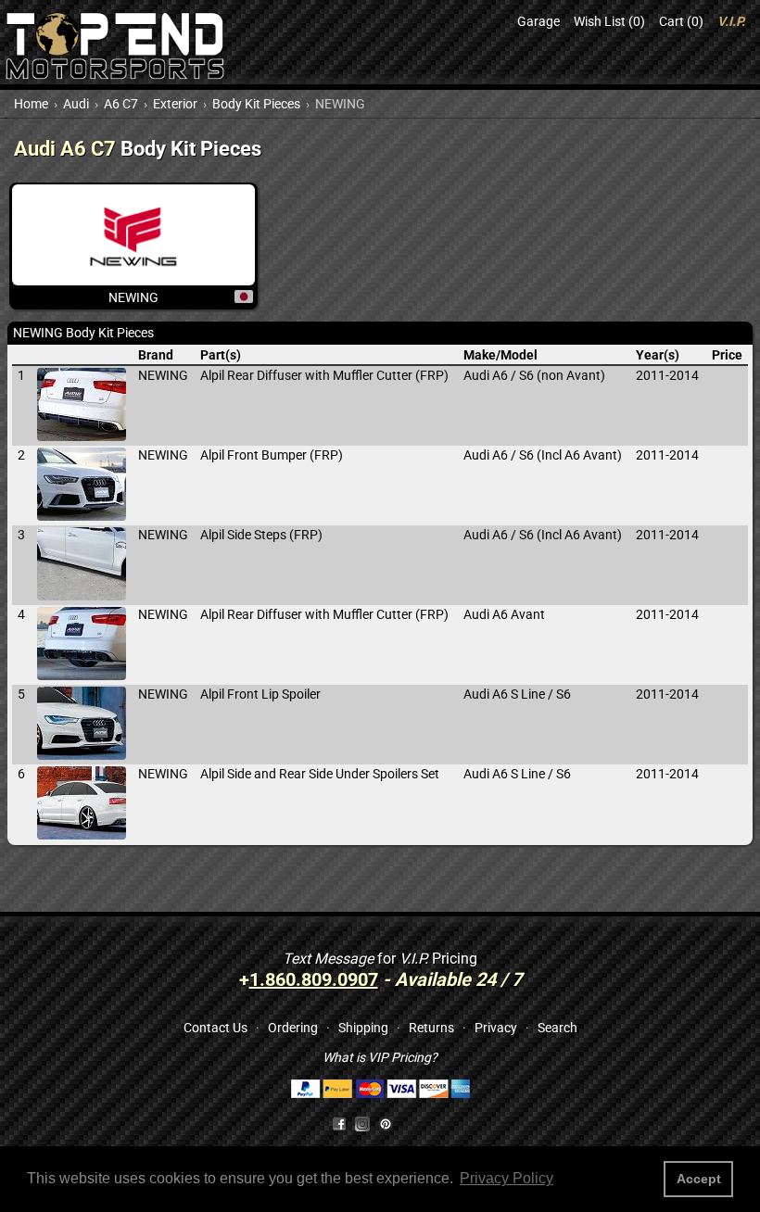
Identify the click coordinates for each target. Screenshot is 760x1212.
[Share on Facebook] (339, 1123)
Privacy (496, 1027)
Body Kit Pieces (256, 103)
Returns (431, 1027)
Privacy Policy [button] (506, 1178)
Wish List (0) (609, 21)
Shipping (363, 1027)
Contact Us (215, 1027)
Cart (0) (681, 21)
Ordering (293, 1027)
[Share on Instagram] (366, 1123)
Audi (76, 103)
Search (557, 1027)
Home (31, 103)
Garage (538, 21)
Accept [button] (699, 1178)
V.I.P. (731, 21)
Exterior (175, 103)
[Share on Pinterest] (385, 1123)
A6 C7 (121, 103)
